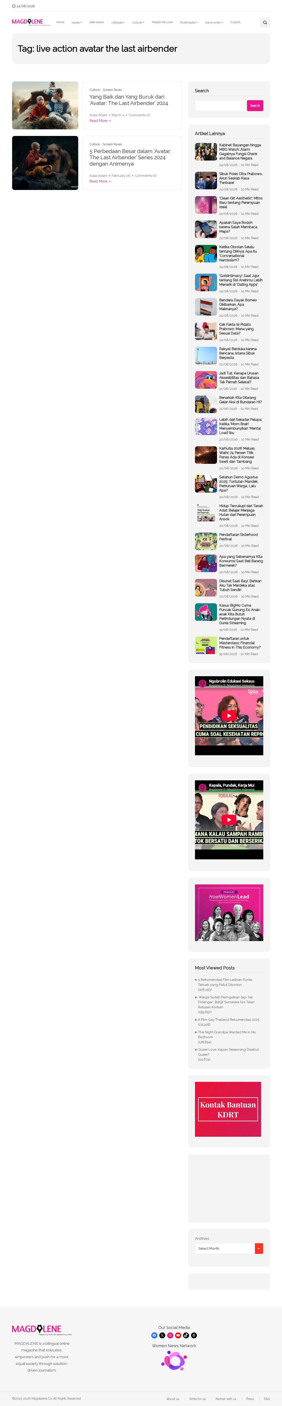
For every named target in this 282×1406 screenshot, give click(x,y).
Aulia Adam (98, 115)
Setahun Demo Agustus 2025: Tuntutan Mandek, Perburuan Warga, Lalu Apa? (238, 483)
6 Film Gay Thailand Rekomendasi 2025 (228, 1020)
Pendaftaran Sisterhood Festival (238, 537)
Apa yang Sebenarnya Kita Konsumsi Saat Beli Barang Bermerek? (241, 561)
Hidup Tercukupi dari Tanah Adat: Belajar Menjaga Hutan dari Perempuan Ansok (241, 512)
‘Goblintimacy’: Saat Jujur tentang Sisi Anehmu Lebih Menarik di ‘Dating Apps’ (241, 280)
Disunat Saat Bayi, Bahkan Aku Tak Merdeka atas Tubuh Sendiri (240, 585)
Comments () (139, 115)
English (235, 22)
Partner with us (226, 1399)
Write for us (197, 1399)
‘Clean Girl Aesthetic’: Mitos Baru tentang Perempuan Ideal (241, 202)
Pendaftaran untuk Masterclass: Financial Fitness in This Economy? (240, 642)
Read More (98, 121)
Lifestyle (117, 22)
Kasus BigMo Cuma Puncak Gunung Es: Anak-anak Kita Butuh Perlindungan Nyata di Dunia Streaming (240, 614)
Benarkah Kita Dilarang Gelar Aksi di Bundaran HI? (240, 400)
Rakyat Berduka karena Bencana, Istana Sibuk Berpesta (238, 353)
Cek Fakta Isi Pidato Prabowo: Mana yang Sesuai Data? (236, 328)
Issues (76, 22)
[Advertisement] (229, 1188)
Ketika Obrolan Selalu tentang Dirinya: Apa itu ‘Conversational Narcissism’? (238, 253)
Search (202, 90)
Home (60, 22)
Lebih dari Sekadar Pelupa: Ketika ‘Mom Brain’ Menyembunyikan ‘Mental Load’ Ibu (240, 426)
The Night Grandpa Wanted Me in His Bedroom (227, 1034)
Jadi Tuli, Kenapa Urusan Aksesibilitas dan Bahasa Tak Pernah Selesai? (239, 377)
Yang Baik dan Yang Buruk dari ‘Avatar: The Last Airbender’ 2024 (128, 100)
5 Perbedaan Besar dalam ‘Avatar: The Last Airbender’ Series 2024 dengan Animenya (130, 157)
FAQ (267, 1399)
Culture (137, 22)
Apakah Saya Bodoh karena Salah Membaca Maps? (238, 226)
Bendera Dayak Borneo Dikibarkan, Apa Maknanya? (238, 304)
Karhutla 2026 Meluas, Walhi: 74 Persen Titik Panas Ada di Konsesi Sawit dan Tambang (237, 455)
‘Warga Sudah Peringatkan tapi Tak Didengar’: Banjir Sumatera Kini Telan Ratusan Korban (226, 1002)
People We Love (162, 22)
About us (173, 1399)
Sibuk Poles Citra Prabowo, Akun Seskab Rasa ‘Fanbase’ (241, 178)
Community (213, 22)
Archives (202, 1238)
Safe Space (96, 22)
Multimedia (187, 22)
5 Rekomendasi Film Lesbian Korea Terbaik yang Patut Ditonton (225, 982)
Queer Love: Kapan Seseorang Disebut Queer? (228, 1052)
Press (250, 1399)
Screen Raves (112, 90)
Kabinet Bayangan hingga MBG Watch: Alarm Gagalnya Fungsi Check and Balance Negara (240, 151)
